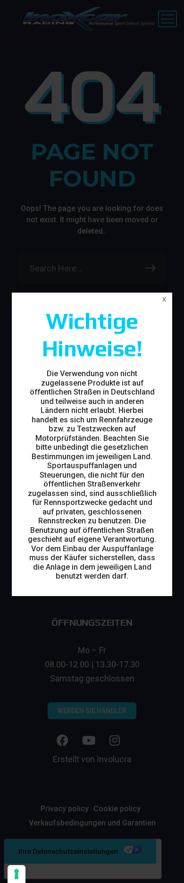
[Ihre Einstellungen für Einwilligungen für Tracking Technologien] (16, 874)
